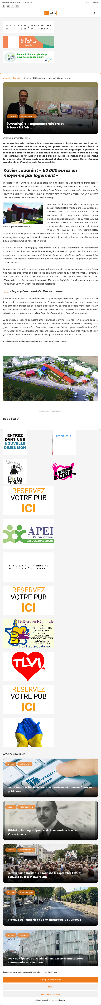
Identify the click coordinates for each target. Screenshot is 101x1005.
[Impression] (50, 534)
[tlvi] (50, 666)
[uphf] (26, 442)
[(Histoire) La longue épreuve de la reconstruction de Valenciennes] (50, 820)
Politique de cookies (42, 1000)
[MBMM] (50, 27)
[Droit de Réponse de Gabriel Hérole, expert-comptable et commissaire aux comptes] (50, 949)
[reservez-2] (50, 600)
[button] (94, 13)
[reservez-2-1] (50, 500)
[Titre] (3, 6)
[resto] (75, 471)
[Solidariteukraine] (50, 732)
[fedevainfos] (50, 633)
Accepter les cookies (50, 979)
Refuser (50, 986)
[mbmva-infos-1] (50, 567)
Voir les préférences (50, 994)
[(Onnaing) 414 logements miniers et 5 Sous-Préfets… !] (50, 83)
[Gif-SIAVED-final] (75, 442)
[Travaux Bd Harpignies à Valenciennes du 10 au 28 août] (50, 906)
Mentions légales (58, 1000)
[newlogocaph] (50, 42)
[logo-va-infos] (50, 13)
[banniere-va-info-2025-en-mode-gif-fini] (50, 57)
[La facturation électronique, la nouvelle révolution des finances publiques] (50, 778)
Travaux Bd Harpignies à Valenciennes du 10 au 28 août (44, 920)
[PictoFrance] (26, 471)
